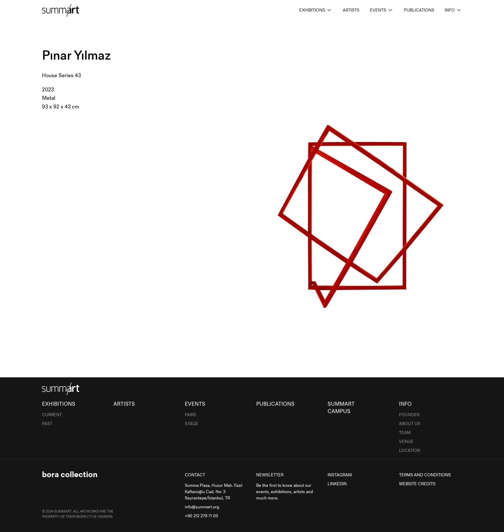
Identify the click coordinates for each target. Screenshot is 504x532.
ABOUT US (409, 423)
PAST (47, 423)
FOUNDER (409, 415)
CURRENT (52, 415)
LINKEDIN (337, 484)
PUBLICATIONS (419, 10)
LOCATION (409, 450)
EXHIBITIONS (312, 10)
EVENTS (378, 10)
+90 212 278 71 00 (201, 516)
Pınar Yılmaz (76, 56)
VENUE (406, 441)
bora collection (69, 474)
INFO (450, 10)
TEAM (405, 432)
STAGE (191, 423)
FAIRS (190, 415)
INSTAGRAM (340, 475)
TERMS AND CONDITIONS (425, 475)
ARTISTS (351, 10)
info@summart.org (202, 507)
